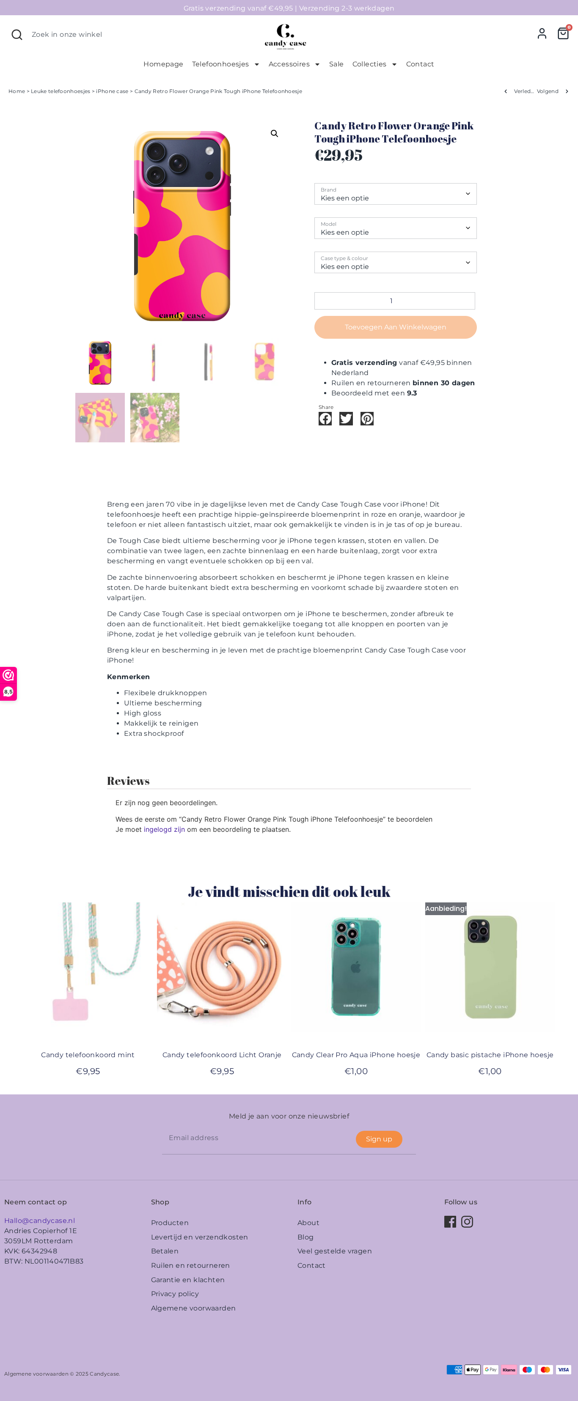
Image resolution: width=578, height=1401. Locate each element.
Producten (170, 1223)
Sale (336, 64)
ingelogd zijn (164, 829)
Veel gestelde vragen (334, 1251)
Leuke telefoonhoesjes (60, 91)
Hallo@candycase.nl (39, 1221)
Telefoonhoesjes (220, 64)
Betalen (165, 1251)
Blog (305, 1237)
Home (16, 91)
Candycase (104, 1374)
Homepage (163, 64)
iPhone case (112, 91)
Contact (420, 64)
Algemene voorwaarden (193, 1308)
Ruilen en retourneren (190, 1265)
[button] (274, 133)
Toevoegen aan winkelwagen (395, 327)
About (308, 1223)
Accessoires (289, 64)
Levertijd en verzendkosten (199, 1237)
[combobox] (130, 34)
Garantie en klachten (188, 1280)
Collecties (369, 64)
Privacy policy (175, 1294)
